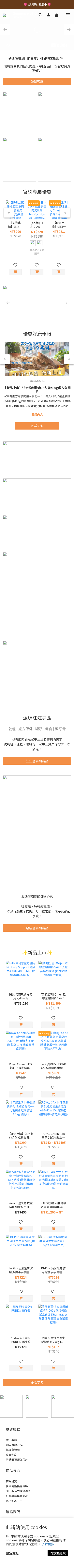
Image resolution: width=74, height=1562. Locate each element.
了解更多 (47, 1544)
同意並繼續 (58, 1553)
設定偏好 (12, 1553)
